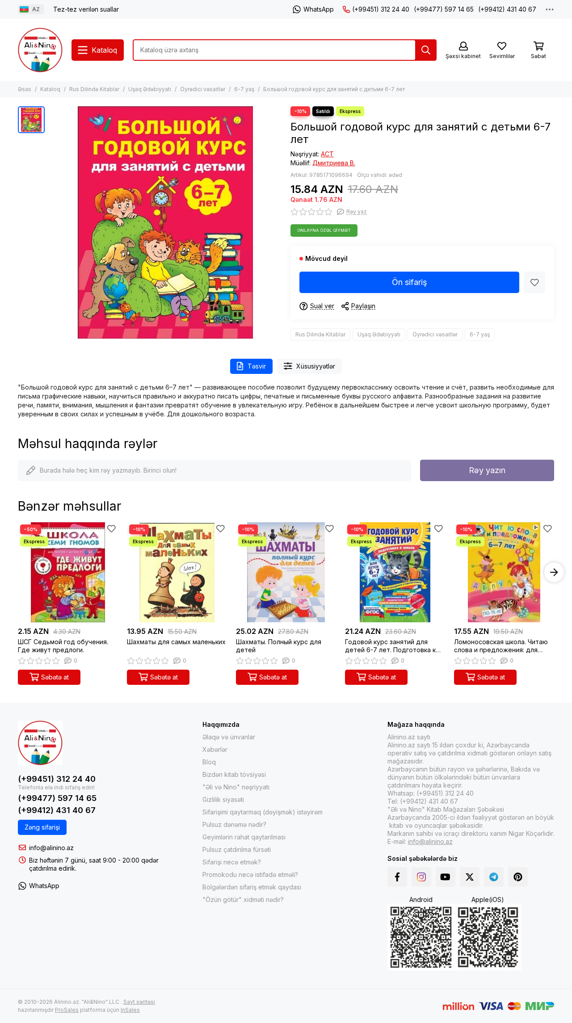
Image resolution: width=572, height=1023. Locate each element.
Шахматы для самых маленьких (176, 642)
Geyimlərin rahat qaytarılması (244, 837)
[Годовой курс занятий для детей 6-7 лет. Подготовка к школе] (395, 572)
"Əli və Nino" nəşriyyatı (235, 787)
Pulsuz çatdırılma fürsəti (236, 849)
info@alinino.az (51, 847)
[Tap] (426, 50)
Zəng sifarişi (42, 827)
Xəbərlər (214, 749)
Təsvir (257, 366)
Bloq (209, 762)
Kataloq (50, 89)
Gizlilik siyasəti (223, 799)
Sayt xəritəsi (139, 1001)
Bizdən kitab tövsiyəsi (234, 774)
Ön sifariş (409, 282)
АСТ (327, 154)
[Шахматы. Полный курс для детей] (286, 572)
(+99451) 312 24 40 (380, 9)
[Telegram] (494, 877)
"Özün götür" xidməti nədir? (243, 899)
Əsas (24, 89)
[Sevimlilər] (534, 282)
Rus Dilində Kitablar (94, 89)
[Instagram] (421, 877)
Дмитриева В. (333, 163)
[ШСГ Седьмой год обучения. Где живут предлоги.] (68, 572)
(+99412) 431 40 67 (507, 9)
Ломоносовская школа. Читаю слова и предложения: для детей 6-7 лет (501, 646)
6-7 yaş (244, 89)
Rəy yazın (487, 470)
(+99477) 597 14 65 (444, 9)
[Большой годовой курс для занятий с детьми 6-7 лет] (165, 222)
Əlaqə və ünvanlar (228, 737)
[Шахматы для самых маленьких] (177, 572)
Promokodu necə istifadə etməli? (250, 874)
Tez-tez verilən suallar (86, 9)
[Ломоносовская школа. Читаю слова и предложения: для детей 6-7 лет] (504, 572)
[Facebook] (397, 877)
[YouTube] (445, 877)
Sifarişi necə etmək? (231, 862)
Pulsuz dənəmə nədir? (234, 824)
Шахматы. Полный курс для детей (278, 646)
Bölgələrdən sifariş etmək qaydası (251, 887)
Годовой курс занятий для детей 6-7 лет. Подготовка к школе (390, 646)
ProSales (67, 1009)
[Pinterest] (518, 877)
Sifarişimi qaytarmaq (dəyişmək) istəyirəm (262, 812)
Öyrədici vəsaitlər (202, 89)
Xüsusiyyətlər (315, 366)
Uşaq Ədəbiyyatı (149, 89)
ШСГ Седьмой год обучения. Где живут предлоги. (63, 646)
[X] (469, 877)
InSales (130, 1009)
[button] (18, 572)
